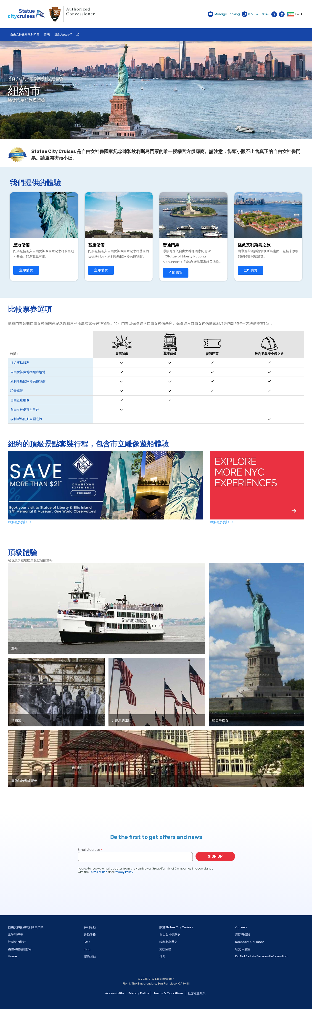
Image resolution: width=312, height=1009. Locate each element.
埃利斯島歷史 (168, 942)
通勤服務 (90, 934)
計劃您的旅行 (63, 34)
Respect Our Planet (249, 942)
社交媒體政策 (197, 993)
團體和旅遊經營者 (20, 949)
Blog (87, 949)
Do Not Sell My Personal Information (261, 956)
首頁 (11, 79)
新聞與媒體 (242, 934)
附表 (47, 34)
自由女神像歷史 (169, 934)
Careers (241, 927)
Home (12, 956)
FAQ (87, 942)
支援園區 (165, 949)
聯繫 (162, 956)
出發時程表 (15, 934)
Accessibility (114, 993)
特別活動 (90, 927)
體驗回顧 (90, 956)
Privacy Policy (138, 993)
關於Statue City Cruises (176, 927)
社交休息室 (242, 949)
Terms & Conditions (168, 993)
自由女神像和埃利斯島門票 (26, 927)
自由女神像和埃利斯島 (25, 34)
